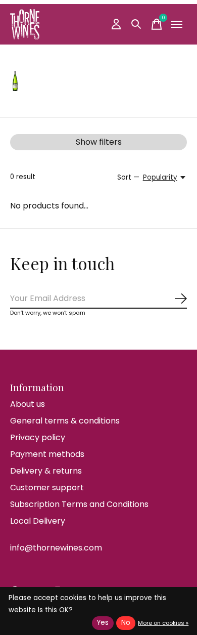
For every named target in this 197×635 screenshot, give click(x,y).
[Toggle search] (136, 24)
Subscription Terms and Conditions (79, 504)
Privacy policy (37, 437)
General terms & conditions (65, 421)
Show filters (99, 142)
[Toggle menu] (177, 24)
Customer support (47, 487)
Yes (103, 622)
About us (27, 404)
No (125, 622)
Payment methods (47, 454)
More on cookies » (163, 623)
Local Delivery (37, 521)
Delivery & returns (46, 471)
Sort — (128, 177)
